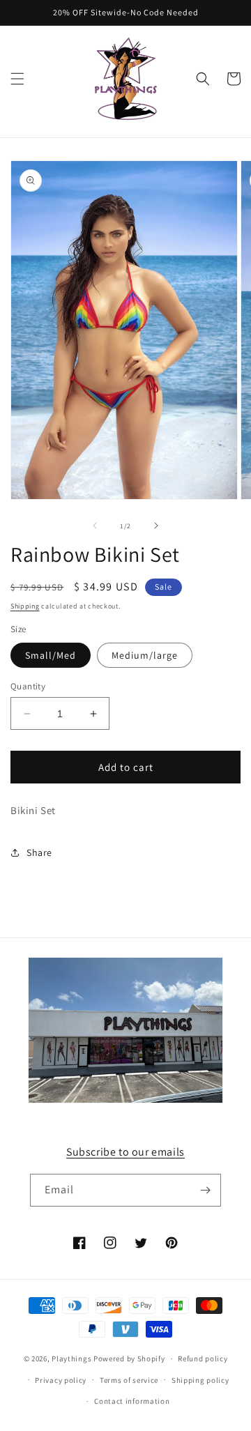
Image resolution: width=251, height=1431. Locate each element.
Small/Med (50, 655)
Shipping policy (200, 1380)
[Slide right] (156, 525)
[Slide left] (94, 525)
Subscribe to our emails (125, 1152)
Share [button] (39, 852)
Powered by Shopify (129, 1358)
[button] (17, 78)
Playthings (71, 1358)
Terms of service (129, 1380)
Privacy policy (60, 1380)
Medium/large (145, 655)
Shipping (25, 606)
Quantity (27, 686)
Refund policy (202, 1358)
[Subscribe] (205, 1190)
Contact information (131, 1401)
